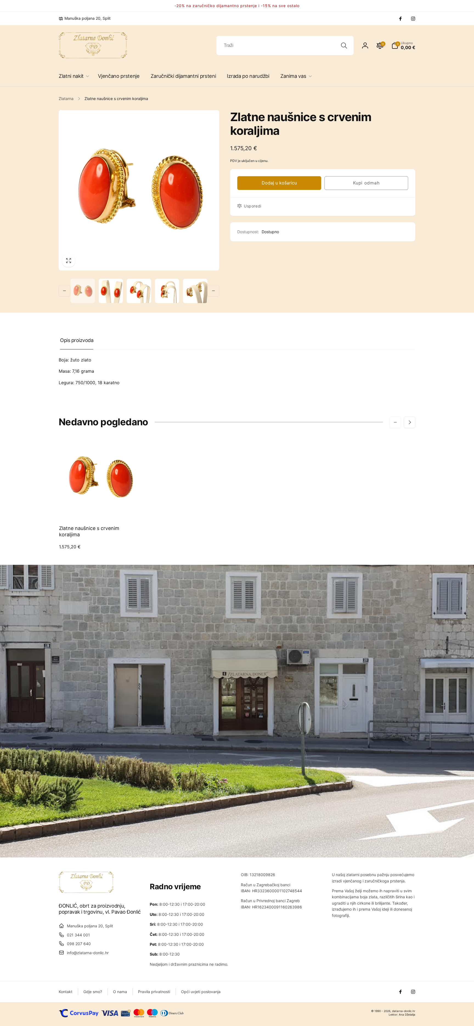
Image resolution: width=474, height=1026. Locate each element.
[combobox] (285, 45)
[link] (85, 18)
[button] (73, 76)
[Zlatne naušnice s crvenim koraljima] (100, 508)
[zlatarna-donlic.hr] (86, 891)
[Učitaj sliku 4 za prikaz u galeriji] (167, 291)
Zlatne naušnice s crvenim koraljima (89, 531)
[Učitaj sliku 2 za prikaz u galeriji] (111, 291)
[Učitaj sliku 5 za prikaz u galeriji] (195, 291)
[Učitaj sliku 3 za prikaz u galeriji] (139, 291)
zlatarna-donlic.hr (403, 1011)
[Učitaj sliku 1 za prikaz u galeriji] (82, 291)
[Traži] (343, 45)
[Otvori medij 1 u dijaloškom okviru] (139, 190)
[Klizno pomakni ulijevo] (64, 291)
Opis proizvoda (76, 340)
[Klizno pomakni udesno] (213, 291)
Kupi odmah (366, 183)
